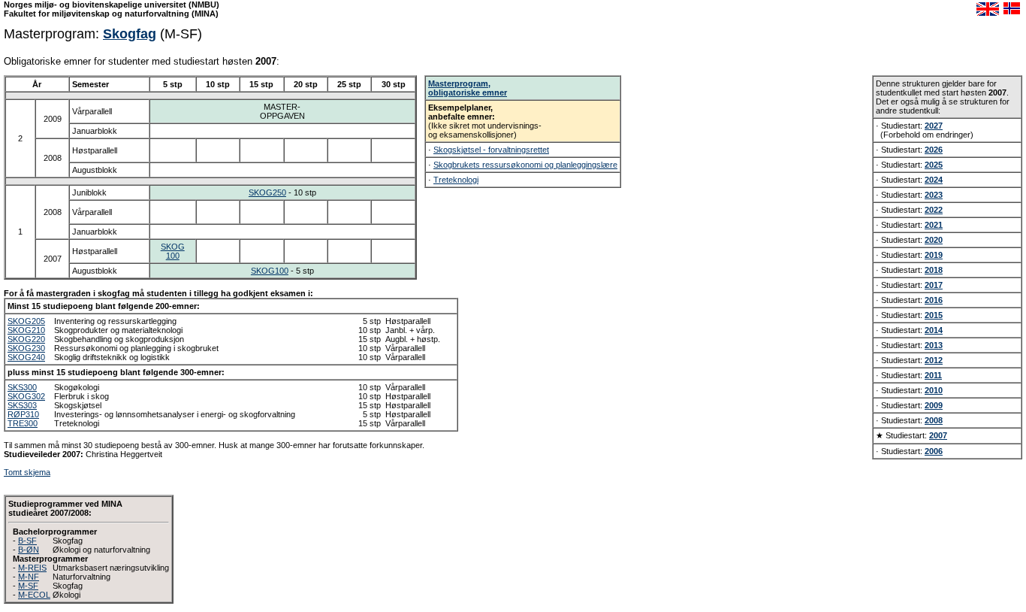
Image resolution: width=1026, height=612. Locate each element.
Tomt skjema (27, 472)
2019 (934, 254)
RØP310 (23, 414)
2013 (934, 345)
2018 (934, 269)
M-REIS (32, 567)
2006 (934, 451)
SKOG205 (26, 321)
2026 (934, 149)
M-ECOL (34, 594)
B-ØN (28, 549)
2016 (934, 299)
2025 (934, 164)
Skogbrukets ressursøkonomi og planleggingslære (525, 164)
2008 (934, 420)
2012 (934, 360)
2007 (938, 435)
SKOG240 (26, 357)
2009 (934, 405)
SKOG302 (26, 396)
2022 (934, 209)
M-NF (28, 576)
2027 (934, 125)
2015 (934, 315)
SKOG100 (173, 251)
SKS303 (22, 405)
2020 (934, 239)
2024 (934, 179)
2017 (934, 284)
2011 (933, 375)
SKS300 (22, 387)
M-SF (28, 585)
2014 (934, 330)
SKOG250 (267, 192)
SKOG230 (26, 348)
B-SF (27, 540)
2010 (934, 390)
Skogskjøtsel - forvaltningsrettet (491, 149)
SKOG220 (26, 339)
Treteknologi (455, 179)
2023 (934, 194)
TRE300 (23, 423)
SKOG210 (26, 330)
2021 (934, 224)
